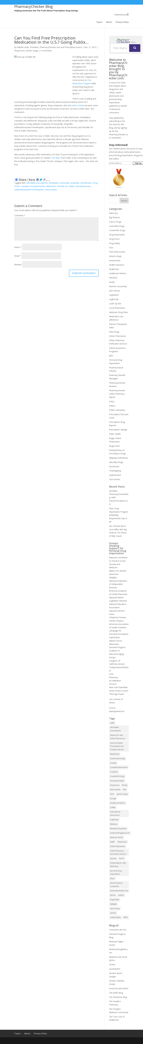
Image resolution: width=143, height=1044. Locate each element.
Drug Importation (117, 234)
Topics (99, 22)
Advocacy (113, 213)
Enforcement (115, 789)
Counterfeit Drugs (117, 230)
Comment (19, 215)
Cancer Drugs (115, 221)
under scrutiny (78, 105)
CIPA (111, 674)
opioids (113, 858)
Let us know (114, 699)
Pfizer (112, 878)
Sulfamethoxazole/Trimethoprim (29, 189)
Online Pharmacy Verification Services (118, 852)
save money (115, 908)
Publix (71, 186)
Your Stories (114, 479)
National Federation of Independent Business (118, 584)
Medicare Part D (116, 837)
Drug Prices (19, 50)
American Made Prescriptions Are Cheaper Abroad (117, 746)
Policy (111, 401)
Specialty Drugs (116, 462)
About (109, 22)
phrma (112, 895)
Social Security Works (118, 988)
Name (18, 247)
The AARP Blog (116, 992)
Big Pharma (114, 217)
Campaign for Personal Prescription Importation (118, 634)
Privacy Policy (122, 22)
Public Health (115, 434)
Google (113, 798)
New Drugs (114, 331)
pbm (111, 355)
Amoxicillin (65, 183)
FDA (111, 247)
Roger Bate (114, 899)
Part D (121, 858)
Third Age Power (116, 694)
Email (17, 256)
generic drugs (122, 794)
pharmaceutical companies (116, 885)
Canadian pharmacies (118, 767)
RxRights (113, 577)
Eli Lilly (124, 785)
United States (51, 189)
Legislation (114, 295)
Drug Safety (114, 243)
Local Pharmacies (117, 308)
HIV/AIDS (113, 277)
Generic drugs (32, 50)
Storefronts (114, 466)
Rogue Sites (114, 446)
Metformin (51, 186)
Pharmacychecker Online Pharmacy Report (117, 393)
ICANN (112, 807)
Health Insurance (116, 264)
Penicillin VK (62, 186)
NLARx (112, 964)
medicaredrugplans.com (120, 833)
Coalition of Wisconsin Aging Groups (116, 654)
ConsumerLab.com (117, 929)
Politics (112, 405)
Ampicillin (75, 183)
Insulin (112, 282)
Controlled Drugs (116, 226)
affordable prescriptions (37, 183)
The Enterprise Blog (118, 997)
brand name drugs (117, 758)
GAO (112, 794)
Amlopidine (54, 183)
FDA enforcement (117, 251)
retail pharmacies (83, 186)
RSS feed (113, 124)
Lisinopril (25, 186)
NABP (112, 842)
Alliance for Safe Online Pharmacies (117, 737)
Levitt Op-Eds (115, 303)
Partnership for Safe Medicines (118, 865)
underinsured (115, 475)
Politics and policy (117, 410)
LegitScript (114, 299)
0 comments (46, 50)
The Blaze (56, 157)
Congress (114, 772)
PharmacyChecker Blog (33, 6)
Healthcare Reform (117, 273)
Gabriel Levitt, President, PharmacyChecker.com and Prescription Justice (49, 47)
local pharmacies (37, 186)
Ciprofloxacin (86, 183)
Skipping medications (118, 457)
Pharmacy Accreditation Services (115, 680)
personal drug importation (115, 872)
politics (121, 895)
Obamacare (122, 842)
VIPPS (125, 917)
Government (114, 260)
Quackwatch (114, 969)
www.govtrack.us (116, 711)
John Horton (114, 290)
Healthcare (114, 269)
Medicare (114, 824)
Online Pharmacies (117, 336)
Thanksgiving (115, 470)
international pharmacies (115, 813)
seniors (113, 913)
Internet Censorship (118, 286)
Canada (113, 763)
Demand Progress (117, 647)
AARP (112, 723)
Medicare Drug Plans (118, 312)
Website (18, 264)
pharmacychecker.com (119, 890)
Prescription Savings (118, 429)
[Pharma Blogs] (119, 188)
